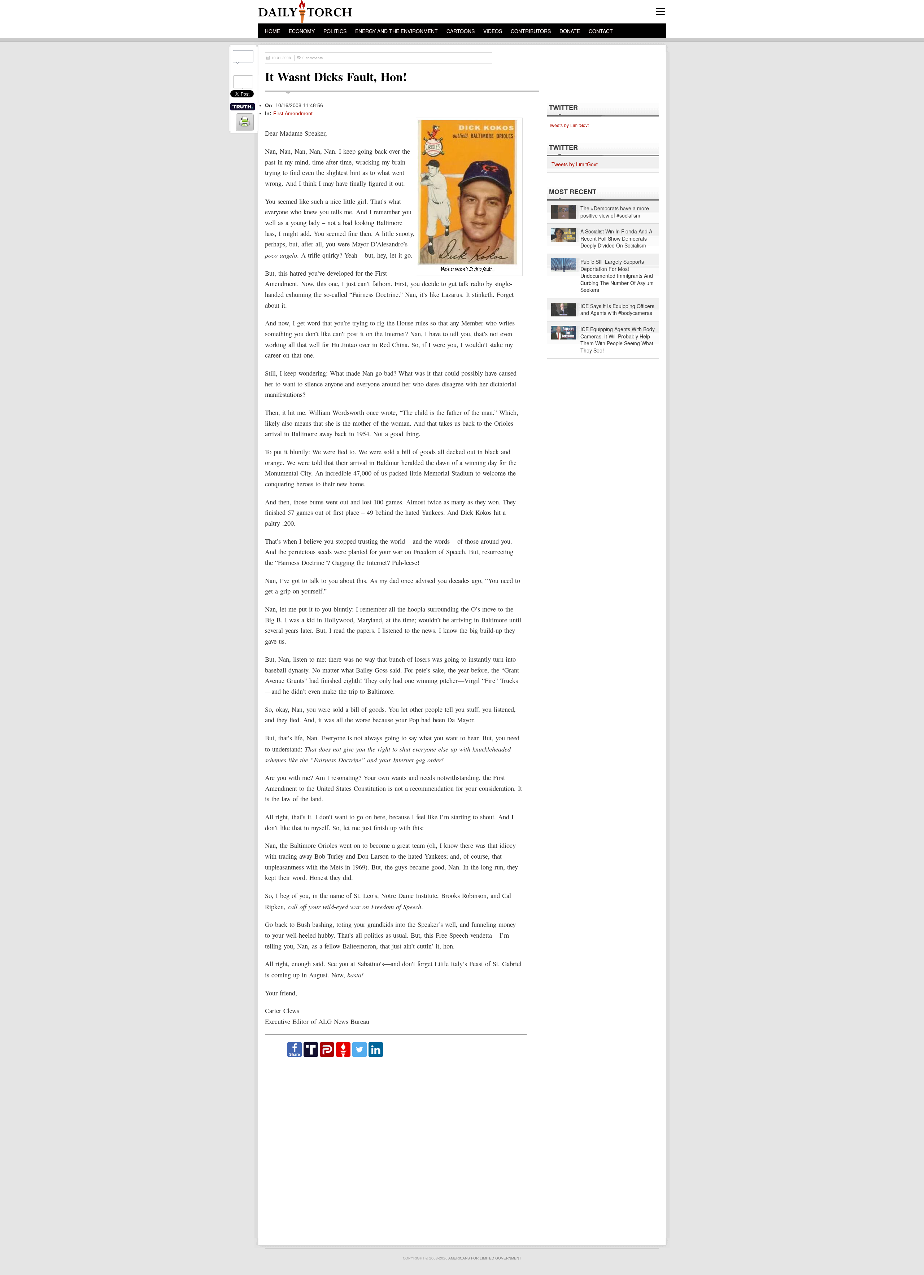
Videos (492, 31)
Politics (334, 31)
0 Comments (312, 58)
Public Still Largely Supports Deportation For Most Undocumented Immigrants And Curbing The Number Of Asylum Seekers (617, 275)
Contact (601, 31)
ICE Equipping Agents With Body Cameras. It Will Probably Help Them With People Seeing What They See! (617, 340)
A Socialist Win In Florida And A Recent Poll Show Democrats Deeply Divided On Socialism (616, 238)
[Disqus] (395, 1147)
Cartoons (460, 31)
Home (272, 31)
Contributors (531, 31)
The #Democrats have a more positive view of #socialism (614, 212)
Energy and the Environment (396, 31)
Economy (302, 31)
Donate (569, 31)
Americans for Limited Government (484, 1258)
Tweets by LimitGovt (569, 125)
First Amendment (293, 113)
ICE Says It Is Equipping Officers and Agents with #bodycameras (617, 310)
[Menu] (660, 11)
